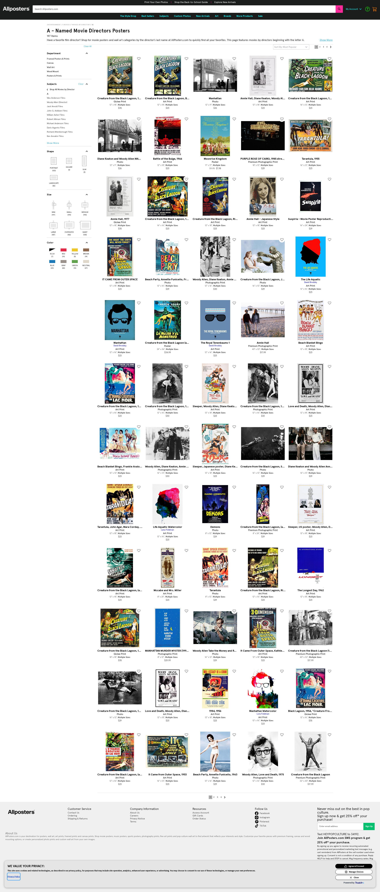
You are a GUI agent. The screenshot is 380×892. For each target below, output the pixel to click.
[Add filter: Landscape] (54, 177)
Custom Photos (182, 16)
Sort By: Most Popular (285, 47)
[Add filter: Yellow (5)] (75, 249)
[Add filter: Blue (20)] (52, 261)
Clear (80, 84)
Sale (260, 16)
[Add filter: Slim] (84, 161)
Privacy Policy (14, 876)
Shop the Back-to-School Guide (191, 2)
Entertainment (54, 24)
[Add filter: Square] (69, 161)
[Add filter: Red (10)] (63, 249)
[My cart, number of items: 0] (374, 9)
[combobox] (184, 9)
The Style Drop (128, 16)
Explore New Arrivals (225, 2)
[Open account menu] (360, 9)
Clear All (87, 46)
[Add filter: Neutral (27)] (86, 261)
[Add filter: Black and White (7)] (52, 249)
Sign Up (369, 826)
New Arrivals (203, 16)
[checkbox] (53, 207)
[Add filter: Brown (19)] (86, 249)
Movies (67, 24)
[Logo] (16, 9)
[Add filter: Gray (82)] (63, 261)
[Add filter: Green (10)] (75, 261)
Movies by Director (81, 24)
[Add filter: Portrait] (54, 161)
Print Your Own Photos (156, 2)
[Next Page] (330, 47)
